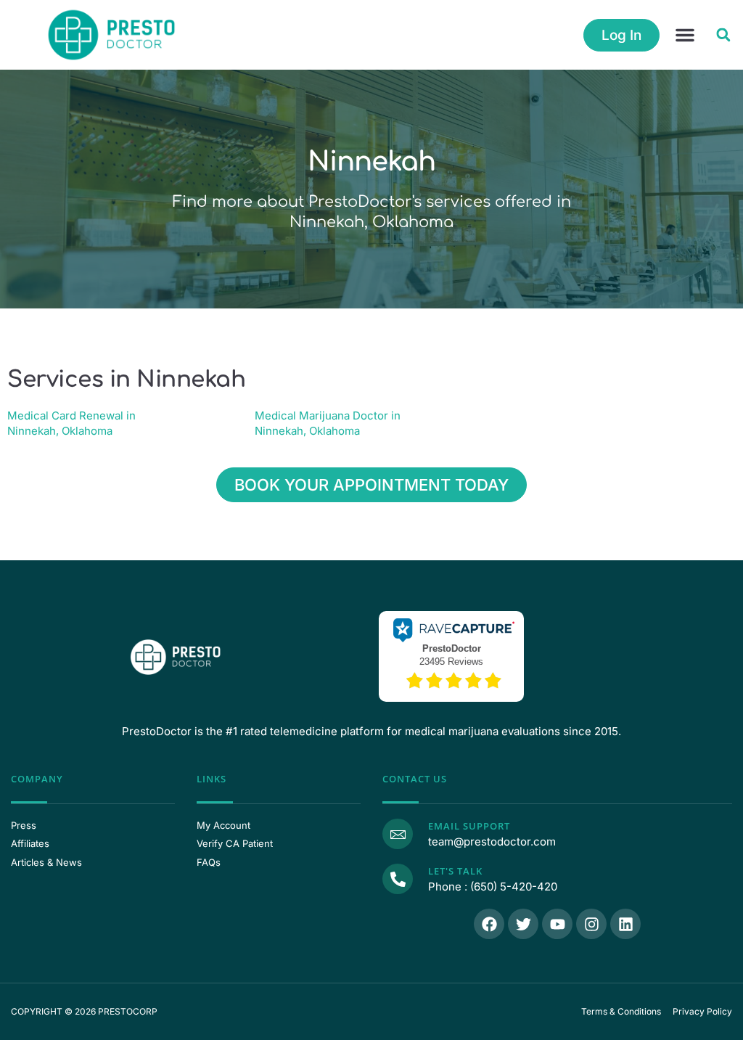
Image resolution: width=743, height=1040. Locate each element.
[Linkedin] (625, 924)
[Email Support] (397, 834)
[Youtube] (557, 924)
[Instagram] (591, 924)
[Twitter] (523, 924)
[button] (685, 35)
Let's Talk (455, 870)
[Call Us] (397, 879)
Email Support (469, 825)
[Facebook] (489, 924)
